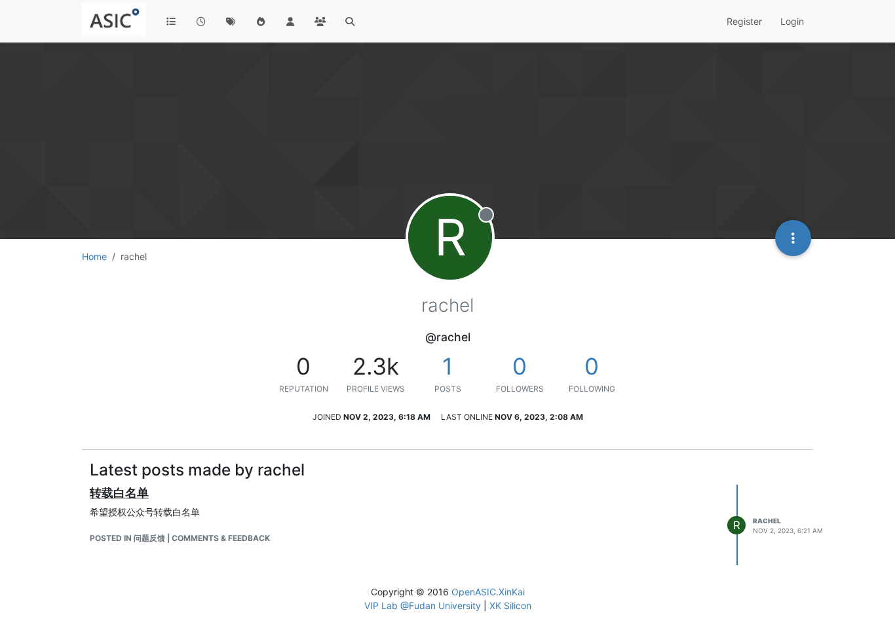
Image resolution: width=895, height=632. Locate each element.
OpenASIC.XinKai (488, 591)
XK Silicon (510, 605)
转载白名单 (119, 493)
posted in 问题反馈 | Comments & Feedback (180, 538)
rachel (767, 521)
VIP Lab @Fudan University (422, 605)
